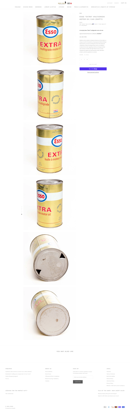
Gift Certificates (9, 393)
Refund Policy (110, 378)
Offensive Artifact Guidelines (52, 376)
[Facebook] (84, 54)
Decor (69, 7)
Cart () (124, 3)
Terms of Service (111, 374)
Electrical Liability (111, 376)
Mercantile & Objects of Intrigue (103, 7)
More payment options (93, 72)
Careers (47, 381)
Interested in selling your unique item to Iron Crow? (18, 374)
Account (110, 3)
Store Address (48, 371)
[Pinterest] (87, 54)
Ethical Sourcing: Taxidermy (51, 378)
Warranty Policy (110, 381)
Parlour (18, 7)
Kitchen (61, 7)
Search (116, 3)
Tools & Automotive (81, 7)
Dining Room (28, 7)
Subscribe (78, 381)
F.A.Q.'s (7, 378)
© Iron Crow (9, 406)
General (109, 371)
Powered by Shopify (10, 408)
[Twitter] (86, 54)
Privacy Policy (110, 383)
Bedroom (38, 7)
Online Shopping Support (11, 376)
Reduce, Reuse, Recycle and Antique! (107, 393)
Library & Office (50, 7)
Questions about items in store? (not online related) (18, 371)
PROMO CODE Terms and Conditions (116, 385)
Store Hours (48, 374)
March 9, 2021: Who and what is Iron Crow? (108, 396)
